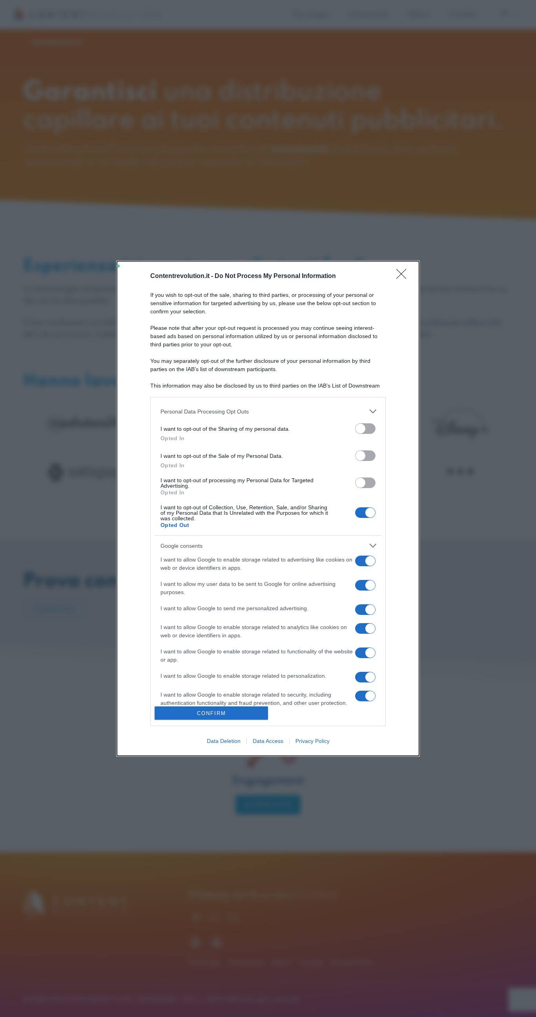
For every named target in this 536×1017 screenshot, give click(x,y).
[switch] (365, 428)
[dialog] (268, 508)
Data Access (268, 741)
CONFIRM (211, 713)
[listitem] (268, 411)
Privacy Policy (312, 741)
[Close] (403, 276)
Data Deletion (224, 741)
